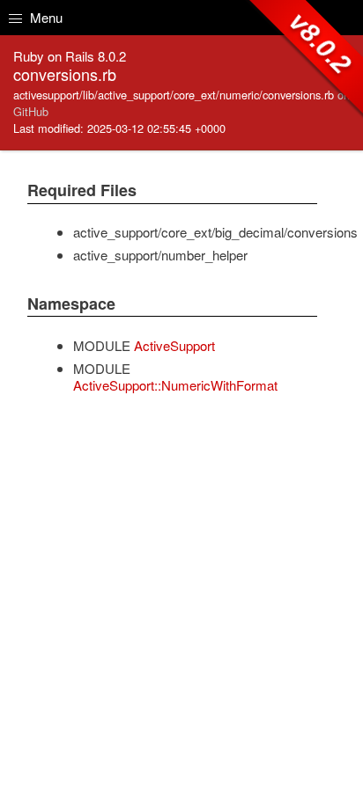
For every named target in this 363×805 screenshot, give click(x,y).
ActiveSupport (174, 345)
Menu (44, 17)
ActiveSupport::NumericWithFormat (175, 385)
